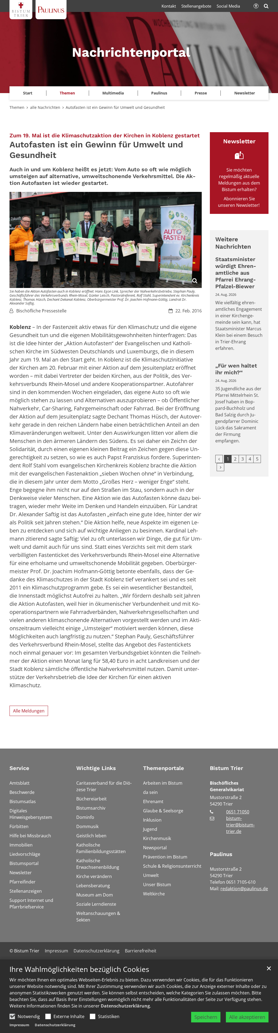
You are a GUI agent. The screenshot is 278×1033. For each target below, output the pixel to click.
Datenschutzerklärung (125, 1006)
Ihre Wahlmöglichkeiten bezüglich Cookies (79, 969)
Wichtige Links (96, 768)
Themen (17, 107)
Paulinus (221, 854)
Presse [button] (201, 93)
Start (27, 93)
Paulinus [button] (159, 93)
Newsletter (244, 93)
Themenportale (163, 768)
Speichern (205, 1017)
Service (19, 768)
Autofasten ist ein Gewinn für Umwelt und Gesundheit (115, 107)
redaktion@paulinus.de (244, 889)
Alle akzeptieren (247, 1017)
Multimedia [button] (113, 93)
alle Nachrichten (45, 107)
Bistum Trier (226, 768)
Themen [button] (67, 93)
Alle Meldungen (29, 711)
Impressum (19, 1024)
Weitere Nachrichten (233, 243)
